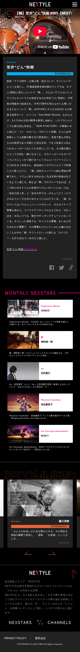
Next (52, 553)
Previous (28, 553)
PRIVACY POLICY (15, 638)
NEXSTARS (20, 622)
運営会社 (40, 638)
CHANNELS (59, 622)
